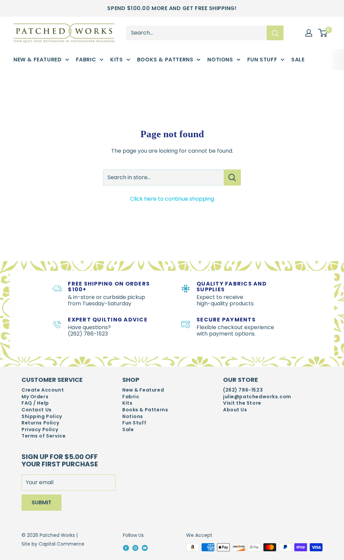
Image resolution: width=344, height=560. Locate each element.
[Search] (275, 33)
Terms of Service (44, 436)
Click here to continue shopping (172, 199)
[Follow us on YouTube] (145, 547)
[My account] (308, 33)
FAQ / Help (35, 403)
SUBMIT (41, 502)
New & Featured (37, 59)
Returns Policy (40, 423)
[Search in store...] (232, 177)
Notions (220, 59)
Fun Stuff (262, 59)
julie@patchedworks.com (257, 397)
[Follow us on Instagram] (135, 547)
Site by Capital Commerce (53, 544)
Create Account (43, 390)
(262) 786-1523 (243, 390)
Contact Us (37, 410)
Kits (116, 59)
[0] (323, 33)
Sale (297, 59)
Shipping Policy (42, 416)
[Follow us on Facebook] (126, 547)
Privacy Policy (40, 429)
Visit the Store (242, 403)
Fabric (86, 59)
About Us (235, 410)
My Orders (35, 397)
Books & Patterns (165, 59)
